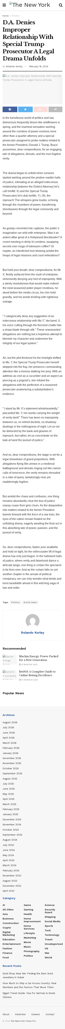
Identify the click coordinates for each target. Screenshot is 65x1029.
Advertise (20, 1014)
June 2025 (9, 788)
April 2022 (8, 890)
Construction (11, 923)
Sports (49, 925)
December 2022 (12, 885)
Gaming (28, 909)
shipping (50, 916)
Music (27, 946)
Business (8, 918)
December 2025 (12, 758)
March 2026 (9, 742)
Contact (50, 1014)
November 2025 (12, 763)
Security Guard (50, 911)
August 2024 (10, 839)
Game (27, 905)
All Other (8, 909)
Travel (49, 939)
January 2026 (10, 753)
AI (4, 905)
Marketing (30, 937)
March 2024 (9, 865)
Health (28, 914)
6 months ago (29, 664)
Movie (27, 942)
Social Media (52, 921)
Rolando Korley (14, 66)
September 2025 (12, 773)
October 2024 (11, 829)
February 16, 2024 (38, 66)
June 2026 (9, 732)
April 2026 (9, 737)
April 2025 (8, 799)
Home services (29, 927)
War (47, 953)
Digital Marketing (9, 933)
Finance (7, 953)
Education (9, 939)
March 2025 (9, 804)
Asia (5, 914)
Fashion (7, 948)
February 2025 (11, 809)
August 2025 (10, 778)
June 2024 (9, 850)
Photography (32, 951)
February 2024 (11, 870)
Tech (48, 930)
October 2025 (11, 768)
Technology (52, 934)
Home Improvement (32, 920)
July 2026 (8, 727)
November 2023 (12, 875)
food (6, 957)
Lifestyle (29, 933)
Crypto (7, 927)
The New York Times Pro (23, 1021)
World (48, 957)
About (6, 1014)
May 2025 (8, 794)
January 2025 (10, 814)
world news (30, 602)
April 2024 (8, 860)
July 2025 (8, 783)
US (46, 948)
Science (50, 905)
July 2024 (8, 845)
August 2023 (10, 880)
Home (6, 16)
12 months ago (29, 680)
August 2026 (10, 722)
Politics (15, 16)
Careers (35, 1014)
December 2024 (12, 819)
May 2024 (8, 855)
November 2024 (12, 824)
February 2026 (11, 747)
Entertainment (12, 944)
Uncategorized (54, 944)
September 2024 (12, 834)
